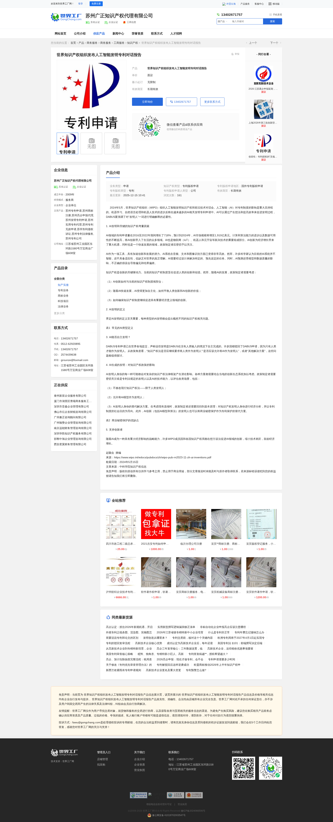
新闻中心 (118, 33)
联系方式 (157, 33)
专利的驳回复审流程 (118, 643)
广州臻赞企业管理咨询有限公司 (73, 422)
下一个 (274, 42)
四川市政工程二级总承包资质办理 (126, 543)
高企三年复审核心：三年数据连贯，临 (180, 648)
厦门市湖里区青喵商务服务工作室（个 (74, 401)
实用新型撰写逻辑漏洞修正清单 (176, 626)
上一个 (253, 42)
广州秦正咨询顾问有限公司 (70, 417)
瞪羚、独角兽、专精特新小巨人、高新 (161, 653)
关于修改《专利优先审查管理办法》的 (129, 664)
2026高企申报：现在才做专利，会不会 (180, 659)
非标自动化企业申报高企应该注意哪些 (223, 626)
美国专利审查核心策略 (119, 653)
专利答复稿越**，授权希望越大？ (208, 653)
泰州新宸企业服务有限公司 (70, 395)
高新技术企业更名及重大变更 (163, 670)
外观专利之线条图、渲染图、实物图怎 (129, 632)
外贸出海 (231, 4)
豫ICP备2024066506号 (193, 810)
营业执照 (139, 770)
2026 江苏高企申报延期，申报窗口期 (268, 89)
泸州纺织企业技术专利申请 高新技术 (128, 591)
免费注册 (96, 3)
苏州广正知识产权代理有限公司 (119, 15)
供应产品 (99, 33)
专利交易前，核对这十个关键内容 (192, 637)
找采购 (101, 764)
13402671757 (182, 101)
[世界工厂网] (64, 752)
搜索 (272, 21)
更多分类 (59, 313)
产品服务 (245, 4)
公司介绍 (80, 33)
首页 (73, 42)
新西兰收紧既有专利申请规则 (123, 670)
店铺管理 (102, 759)
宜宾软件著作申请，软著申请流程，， (269, 591)
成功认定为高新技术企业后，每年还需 (190, 643)
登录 (80, 3)
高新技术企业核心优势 (148, 643)
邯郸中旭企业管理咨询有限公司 (73, 438)
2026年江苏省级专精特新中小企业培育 (180, 632)
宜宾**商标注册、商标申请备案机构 (232, 543)
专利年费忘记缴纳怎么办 (249, 632)
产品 (81, 42)
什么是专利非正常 (219, 632)
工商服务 (119, 42)
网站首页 (60, 33)
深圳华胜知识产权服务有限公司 (73, 433)
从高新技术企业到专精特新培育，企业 (129, 648)
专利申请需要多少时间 (221, 659)
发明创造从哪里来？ (155, 637)
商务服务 (92, 42)
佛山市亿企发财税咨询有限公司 (73, 411)
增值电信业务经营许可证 (159, 804)
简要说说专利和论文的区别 (122, 637)
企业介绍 (139, 759)
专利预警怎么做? (196, 670)
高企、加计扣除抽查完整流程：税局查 (129, 659)
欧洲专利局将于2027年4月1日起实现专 (241, 637)
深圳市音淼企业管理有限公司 (71, 406)
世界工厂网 (68, 761)
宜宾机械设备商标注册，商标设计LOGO (235, 591)
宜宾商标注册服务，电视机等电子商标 (199, 591)
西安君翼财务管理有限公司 (70, 444)
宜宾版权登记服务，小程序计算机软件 (269, 543)
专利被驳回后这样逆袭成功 (173, 664)
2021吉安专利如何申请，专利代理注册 (164, 543)
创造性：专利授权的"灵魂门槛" (264, 156)
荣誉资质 (137, 33)
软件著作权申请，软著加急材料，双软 (164, 591)
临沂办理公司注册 (191, 543)
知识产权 (132, 42)
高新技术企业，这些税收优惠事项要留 (230, 648)
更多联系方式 (212, 101)
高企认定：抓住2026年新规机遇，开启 (129, 626)
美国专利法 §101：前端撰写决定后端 (240, 643)
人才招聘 (176, 33)
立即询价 (147, 101)
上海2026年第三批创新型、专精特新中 (269, 122)
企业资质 (139, 764)
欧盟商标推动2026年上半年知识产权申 (217, 664)
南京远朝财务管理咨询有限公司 (73, 428)
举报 (237, 54)
